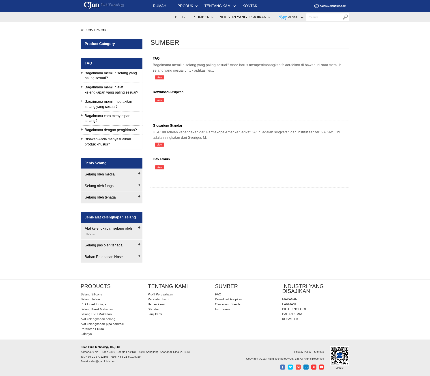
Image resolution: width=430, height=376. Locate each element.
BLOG (180, 17)
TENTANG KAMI (217, 6)
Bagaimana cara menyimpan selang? (107, 118)
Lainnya (86, 333)
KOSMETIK (290, 319)
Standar (153, 309)
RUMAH (159, 6)
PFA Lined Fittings (93, 304)
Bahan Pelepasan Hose (104, 257)
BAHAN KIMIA (292, 314)
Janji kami (155, 314)
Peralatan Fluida (92, 329)
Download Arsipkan (168, 92)
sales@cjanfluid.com (333, 6)
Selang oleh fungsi (99, 186)
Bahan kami (156, 304)
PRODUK (185, 6)
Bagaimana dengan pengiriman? (111, 130)
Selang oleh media (100, 174)
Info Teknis (161, 159)
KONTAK (250, 6)
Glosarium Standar (167, 125)
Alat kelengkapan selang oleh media (108, 230)
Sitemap (319, 351)
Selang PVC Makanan (96, 314)
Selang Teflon (90, 299)
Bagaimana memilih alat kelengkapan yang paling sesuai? (111, 89)
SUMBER (202, 17)
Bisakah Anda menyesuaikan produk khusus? (108, 141)
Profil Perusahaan (160, 294)
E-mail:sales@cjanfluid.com (97, 361)
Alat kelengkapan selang (98, 319)
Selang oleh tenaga (100, 197)
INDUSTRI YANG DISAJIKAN (243, 17)
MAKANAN (289, 299)
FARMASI (289, 304)
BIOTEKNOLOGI (294, 309)
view (159, 77)
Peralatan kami (158, 299)
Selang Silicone (91, 294)
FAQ (156, 58)
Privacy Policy (302, 351)
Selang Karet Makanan (97, 309)
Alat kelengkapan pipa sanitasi (102, 324)
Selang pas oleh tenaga (104, 245)
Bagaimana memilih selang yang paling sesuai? (111, 75)
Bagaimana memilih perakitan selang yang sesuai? (108, 104)
